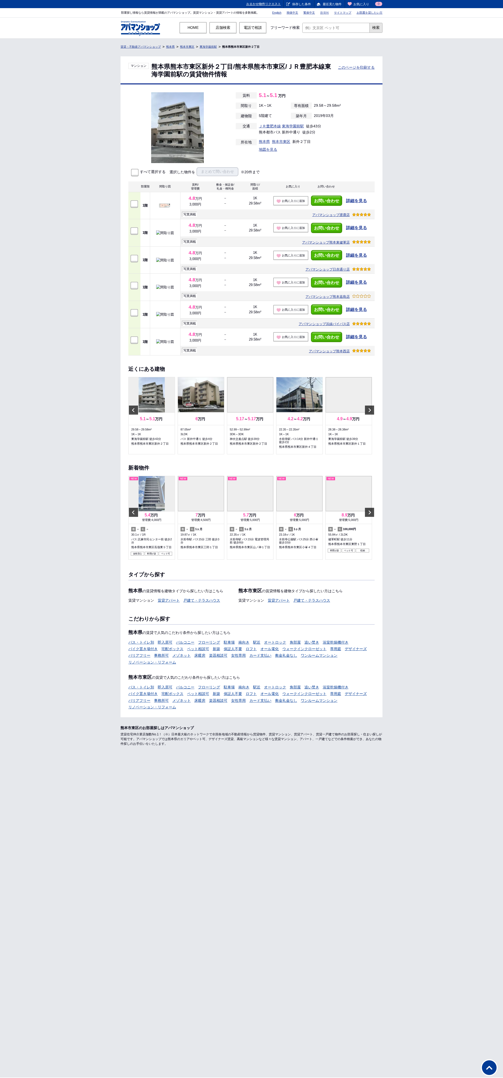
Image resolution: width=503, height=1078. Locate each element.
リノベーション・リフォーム (152, 662)
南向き (243, 642)
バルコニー (185, 642)
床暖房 (199, 655)
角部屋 (295, 642)
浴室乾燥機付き (335, 642)
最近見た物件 (332, 4)
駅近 (256, 642)
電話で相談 (253, 27)
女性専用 (238, 655)
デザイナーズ (356, 649)
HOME (193, 27)
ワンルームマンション (319, 655)
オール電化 (269, 649)
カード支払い (260, 655)
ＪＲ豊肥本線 (270, 126)
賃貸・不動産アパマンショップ (141, 46)
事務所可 (161, 655)
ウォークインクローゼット (304, 649)
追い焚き (311, 642)
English (276, 12)
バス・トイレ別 (141, 642)
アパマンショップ (331, 215)
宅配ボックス (172, 649)
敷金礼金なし (286, 655)
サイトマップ (342, 12)
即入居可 (165, 642)
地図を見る (268, 149)
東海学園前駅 (208, 46)
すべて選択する (153, 172)
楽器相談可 (218, 655)
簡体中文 (292, 12)
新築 (216, 649)
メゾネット (181, 655)
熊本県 (170, 46)
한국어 (324, 12)
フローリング (209, 642)
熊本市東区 (187, 46)
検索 (376, 27)
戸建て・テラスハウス (201, 600)
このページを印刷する (356, 67)
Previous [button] (133, 410)
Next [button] (369, 410)
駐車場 (229, 642)
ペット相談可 (198, 649)
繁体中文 (309, 12)
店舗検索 (223, 27)
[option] (151, 415)
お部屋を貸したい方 (369, 12)
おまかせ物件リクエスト (263, 4)
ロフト (251, 649)
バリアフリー (139, 655)
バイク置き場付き (143, 649)
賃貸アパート (169, 600)
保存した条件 (301, 4)
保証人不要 (233, 649)
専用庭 (335, 649)
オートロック (275, 642)
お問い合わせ (326, 200)
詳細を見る (356, 200)
